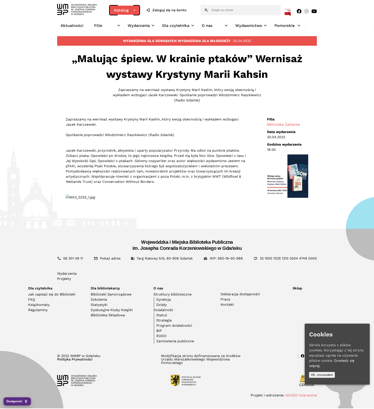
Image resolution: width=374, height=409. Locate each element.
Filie (98, 25)
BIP (159, 331)
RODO (161, 336)
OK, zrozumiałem (322, 375)
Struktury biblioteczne (172, 294)
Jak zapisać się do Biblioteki (51, 294)
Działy (161, 305)
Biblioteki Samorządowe (111, 294)
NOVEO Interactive (301, 395)
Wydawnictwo (248, 25)
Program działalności (174, 325)
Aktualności (72, 25)
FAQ (31, 299)
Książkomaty (39, 305)
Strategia (164, 320)
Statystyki (99, 305)
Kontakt (227, 304)
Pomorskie (284, 25)
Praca (225, 299)
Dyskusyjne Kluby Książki (112, 310)
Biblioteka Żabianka (283, 124)
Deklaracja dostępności (240, 294)
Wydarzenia (139, 25)
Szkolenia (99, 299)
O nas (207, 25)
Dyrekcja (163, 299)
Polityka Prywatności (74, 359)
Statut (161, 315)
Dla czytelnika (175, 25)
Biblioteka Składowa (108, 315)
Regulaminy (38, 310)
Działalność (163, 310)
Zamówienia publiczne (175, 341)
